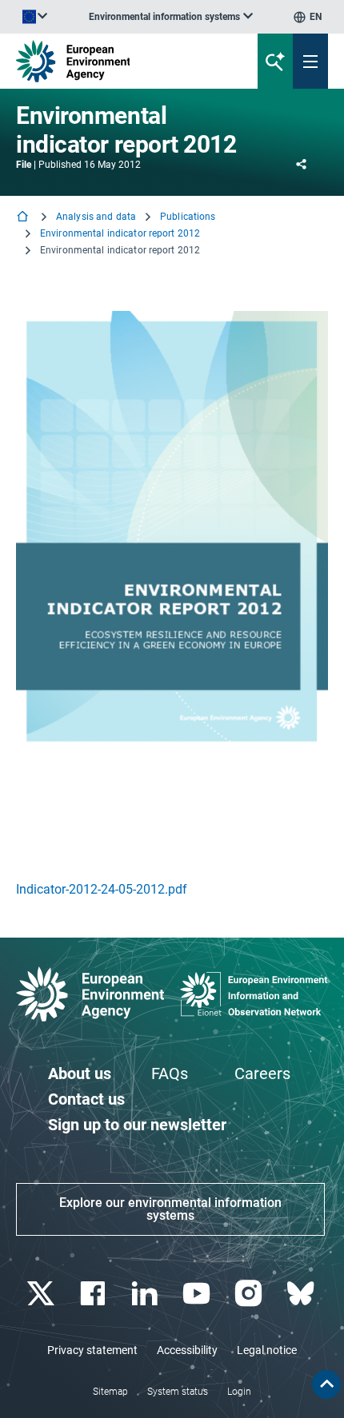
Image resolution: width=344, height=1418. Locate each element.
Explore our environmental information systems (170, 1209)
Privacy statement (92, 1350)
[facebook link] (94, 1293)
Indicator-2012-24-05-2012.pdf (101, 889)
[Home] (24, 217)
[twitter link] (42, 1293)
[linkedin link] (146, 1293)
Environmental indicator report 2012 (120, 233)
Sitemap (110, 1391)
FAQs (169, 1073)
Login (239, 1391)
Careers (262, 1073)
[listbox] (170, 17)
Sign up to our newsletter (137, 1124)
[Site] (116, 61)
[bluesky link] (302, 1293)
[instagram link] (250, 1293)
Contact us (86, 1099)
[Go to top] (326, 1384)
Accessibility (187, 1350)
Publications (187, 216)
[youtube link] (198, 1293)
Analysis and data (96, 216)
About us (79, 1073)
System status (177, 1391)
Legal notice (267, 1350)
